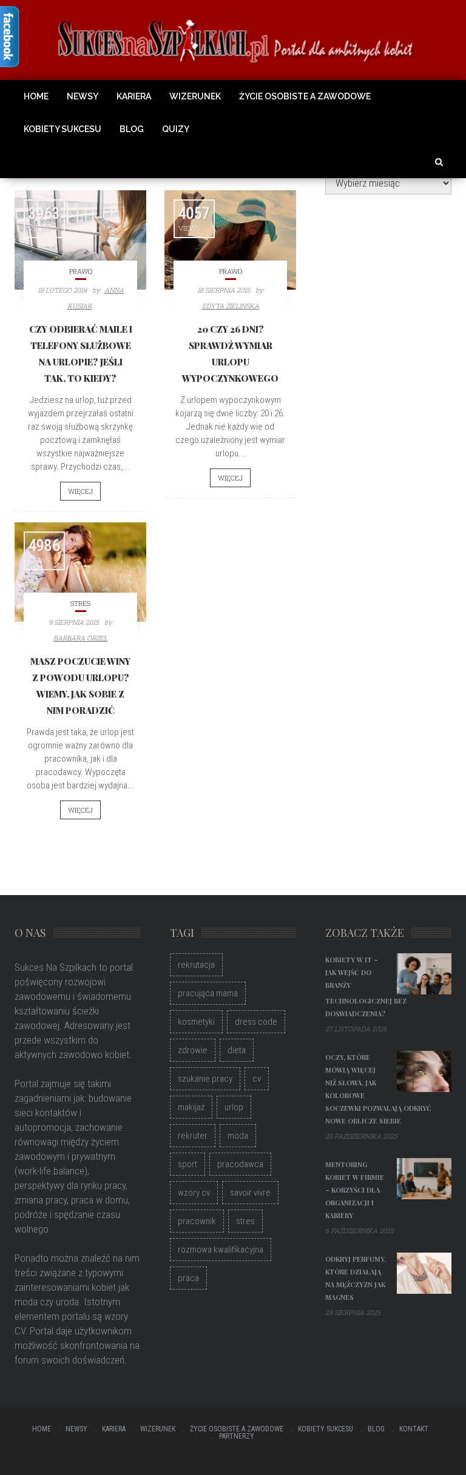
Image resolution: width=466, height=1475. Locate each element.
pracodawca (240, 1164)
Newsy (82, 96)
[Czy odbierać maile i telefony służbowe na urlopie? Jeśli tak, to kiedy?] (80, 240)
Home (36, 96)
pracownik (197, 1221)
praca (188, 1278)
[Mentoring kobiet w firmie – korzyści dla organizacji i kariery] (424, 1178)
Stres (80, 603)
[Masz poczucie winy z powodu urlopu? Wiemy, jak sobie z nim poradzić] (80, 572)
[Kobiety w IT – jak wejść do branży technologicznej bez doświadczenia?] (424, 973)
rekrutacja (196, 964)
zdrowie (193, 1050)
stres (245, 1221)
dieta (237, 1050)
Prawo (80, 271)
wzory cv (194, 1192)
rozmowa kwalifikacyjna (220, 1249)
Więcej (80, 491)
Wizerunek (195, 96)
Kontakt (413, 1429)
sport (187, 1164)
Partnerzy (236, 1436)
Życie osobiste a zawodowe (305, 96)
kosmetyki (196, 1021)
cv (256, 1078)
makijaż (191, 1107)
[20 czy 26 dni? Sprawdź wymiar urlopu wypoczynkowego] (230, 240)
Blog (132, 129)
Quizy (175, 129)
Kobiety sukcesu (62, 129)
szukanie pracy (205, 1078)
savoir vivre (250, 1192)
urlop (234, 1107)
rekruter (193, 1135)
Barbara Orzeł (80, 637)
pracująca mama (208, 993)
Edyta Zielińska (230, 305)
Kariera (133, 96)
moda (238, 1135)
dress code (256, 1021)
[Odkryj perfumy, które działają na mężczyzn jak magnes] (424, 1273)
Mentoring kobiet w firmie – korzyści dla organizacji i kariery (354, 1190)
